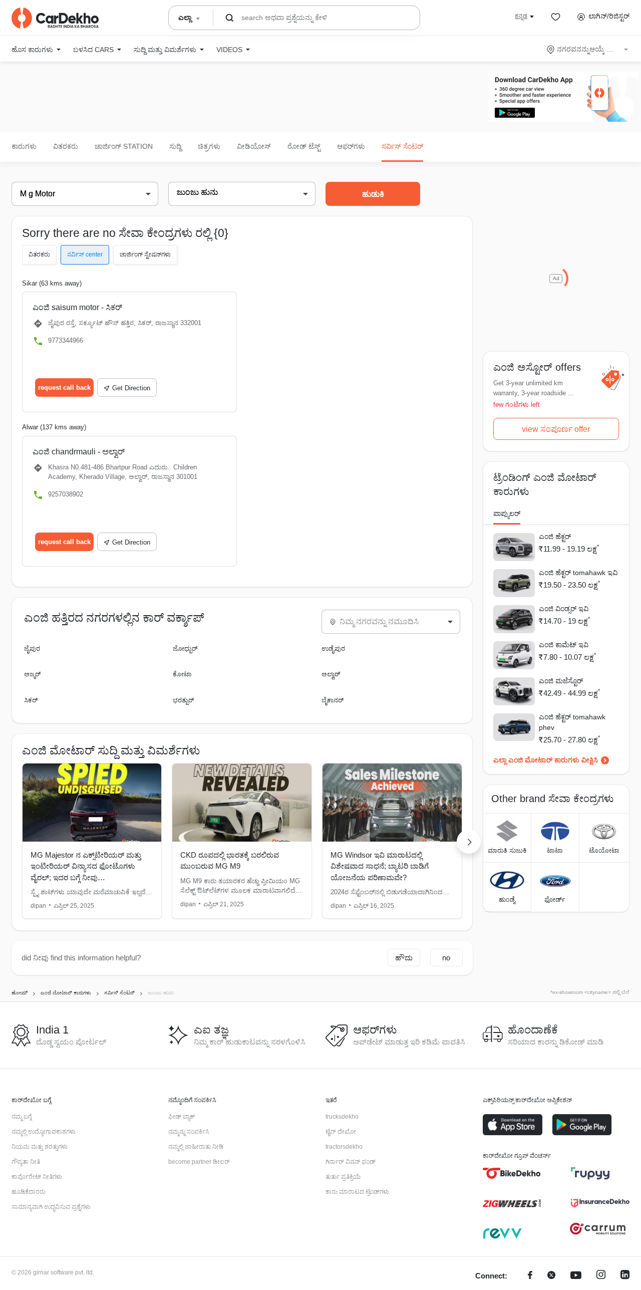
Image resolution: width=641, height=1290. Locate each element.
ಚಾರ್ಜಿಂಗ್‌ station (124, 146)
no (446, 957)
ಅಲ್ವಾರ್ (331, 674)
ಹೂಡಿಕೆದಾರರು (29, 1191)
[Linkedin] (624, 1276)
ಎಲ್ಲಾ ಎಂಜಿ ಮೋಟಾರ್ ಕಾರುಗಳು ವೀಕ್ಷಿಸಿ (545, 760)
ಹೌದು (404, 957)
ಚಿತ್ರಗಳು (209, 146)
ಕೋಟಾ (182, 674)
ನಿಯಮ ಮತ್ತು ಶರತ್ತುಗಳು (40, 1146)
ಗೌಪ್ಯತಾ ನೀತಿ (26, 1161)
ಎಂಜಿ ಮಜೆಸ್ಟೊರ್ (561, 681)
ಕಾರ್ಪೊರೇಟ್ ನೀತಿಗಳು (37, 1176)
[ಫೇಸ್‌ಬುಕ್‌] (530, 1276)
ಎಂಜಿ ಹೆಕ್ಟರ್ (555, 537)
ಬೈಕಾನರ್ (333, 700)
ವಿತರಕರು (65, 146)
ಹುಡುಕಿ (373, 194)
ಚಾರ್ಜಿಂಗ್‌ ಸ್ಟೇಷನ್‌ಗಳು (145, 254)
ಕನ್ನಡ (521, 16)
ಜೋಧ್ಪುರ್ (185, 648)
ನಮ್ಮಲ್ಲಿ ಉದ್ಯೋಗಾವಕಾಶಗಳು (44, 1131)
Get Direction (131, 388)
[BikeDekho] (512, 1173)
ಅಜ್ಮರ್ (32, 674)
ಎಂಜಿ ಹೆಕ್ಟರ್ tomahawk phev (572, 722)
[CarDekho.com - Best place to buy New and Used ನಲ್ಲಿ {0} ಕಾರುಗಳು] (55, 18)
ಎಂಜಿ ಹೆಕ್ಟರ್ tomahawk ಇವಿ (578, 573)
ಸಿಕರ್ (31, 700)
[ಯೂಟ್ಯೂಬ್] (575, 1276)
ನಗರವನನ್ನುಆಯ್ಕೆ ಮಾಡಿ (588, 49)
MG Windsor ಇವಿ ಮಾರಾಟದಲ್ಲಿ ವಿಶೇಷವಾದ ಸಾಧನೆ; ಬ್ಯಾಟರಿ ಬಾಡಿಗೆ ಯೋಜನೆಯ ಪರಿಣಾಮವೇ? (380, 866)
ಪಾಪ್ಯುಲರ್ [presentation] (506, 513)
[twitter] (551, 1276)
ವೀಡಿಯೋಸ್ (254, 146)
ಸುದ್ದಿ (175, 146)
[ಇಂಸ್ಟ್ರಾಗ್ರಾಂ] (600, 1276)
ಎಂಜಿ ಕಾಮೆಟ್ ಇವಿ (563, 645)
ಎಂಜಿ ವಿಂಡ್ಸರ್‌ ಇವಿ (563, 609)
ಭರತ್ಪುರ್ (183, 700)
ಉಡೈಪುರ (333, 648)
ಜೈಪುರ (32, 648)
